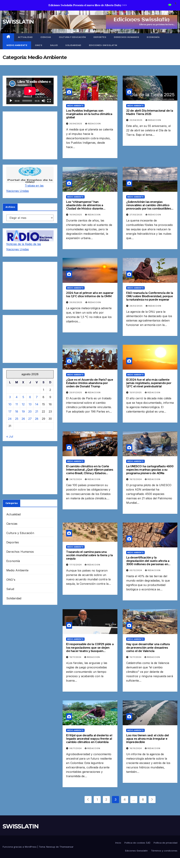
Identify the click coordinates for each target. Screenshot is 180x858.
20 (30, 411)
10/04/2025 (76, 215)
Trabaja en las (34, 185)
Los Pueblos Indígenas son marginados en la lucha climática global (89, 114)
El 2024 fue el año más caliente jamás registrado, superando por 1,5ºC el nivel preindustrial (148, 383)
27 (30, 418)
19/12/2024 (136, 479)
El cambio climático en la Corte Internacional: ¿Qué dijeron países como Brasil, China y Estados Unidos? (89, 471)
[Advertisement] (30, 135)
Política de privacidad (165, 842)
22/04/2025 (136, 120)
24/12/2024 (75, 479)
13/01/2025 (136, 392)
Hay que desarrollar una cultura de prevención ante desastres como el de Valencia (148, 647)
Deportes (100, 37)
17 (9, 411)
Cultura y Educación (72, 37)
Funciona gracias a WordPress (20, 846)
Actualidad (25, 37)
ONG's (10, 579)
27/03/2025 (136, 215)
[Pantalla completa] (49, 100)
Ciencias (45, 37)
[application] (30, 91)
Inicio (118, 842)
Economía (153, 37)
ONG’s (38, 45)
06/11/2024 (75, 748)
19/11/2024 (75, 657)
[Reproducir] (11, 100)
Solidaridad (73, 45)
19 (23, 411)
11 (16, 404)
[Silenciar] (43, 100)
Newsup (50, 846)
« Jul (9, 436)
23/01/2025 (76, 392)
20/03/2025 (76, 302)
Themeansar (66, 846)
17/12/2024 (75, 565)
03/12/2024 (136, 570)
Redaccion (94, 124)
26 (23, 418)
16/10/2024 (136, 748)
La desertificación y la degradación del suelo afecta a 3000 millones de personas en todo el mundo (147, 562)
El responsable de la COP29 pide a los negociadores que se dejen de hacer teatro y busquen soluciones (90, 649)
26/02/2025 (136, 306)
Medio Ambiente (17, 45)
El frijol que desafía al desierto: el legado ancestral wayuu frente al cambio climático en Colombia (89, 739)
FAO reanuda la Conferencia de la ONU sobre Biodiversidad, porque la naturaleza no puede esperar (149, 296)
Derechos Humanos (126, 37)
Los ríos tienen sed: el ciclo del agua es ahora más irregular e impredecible (147, 739)
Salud (54, 45)
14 (36, 404)
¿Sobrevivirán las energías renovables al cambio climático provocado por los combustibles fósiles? (148, 207)
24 (10, 418)
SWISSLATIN (18, 21)
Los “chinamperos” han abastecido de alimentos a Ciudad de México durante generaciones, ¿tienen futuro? (87, 207)
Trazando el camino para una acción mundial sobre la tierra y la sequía (89, 555)
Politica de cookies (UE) (137, 842)
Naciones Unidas (17, 191)
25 (16, 418)
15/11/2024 (136, 657)
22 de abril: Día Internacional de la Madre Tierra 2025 (149, 112)
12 (23, 404)
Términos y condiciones (164, 850)
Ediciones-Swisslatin (103, 45)
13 (30, 404)
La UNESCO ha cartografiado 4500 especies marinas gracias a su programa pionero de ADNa (149, 470)
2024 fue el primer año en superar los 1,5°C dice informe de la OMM (89, 294)
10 (9, 404)
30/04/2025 (76, 124)
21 (36, 411)
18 (16, 411)
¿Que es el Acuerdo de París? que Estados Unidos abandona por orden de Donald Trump (89, 383)
